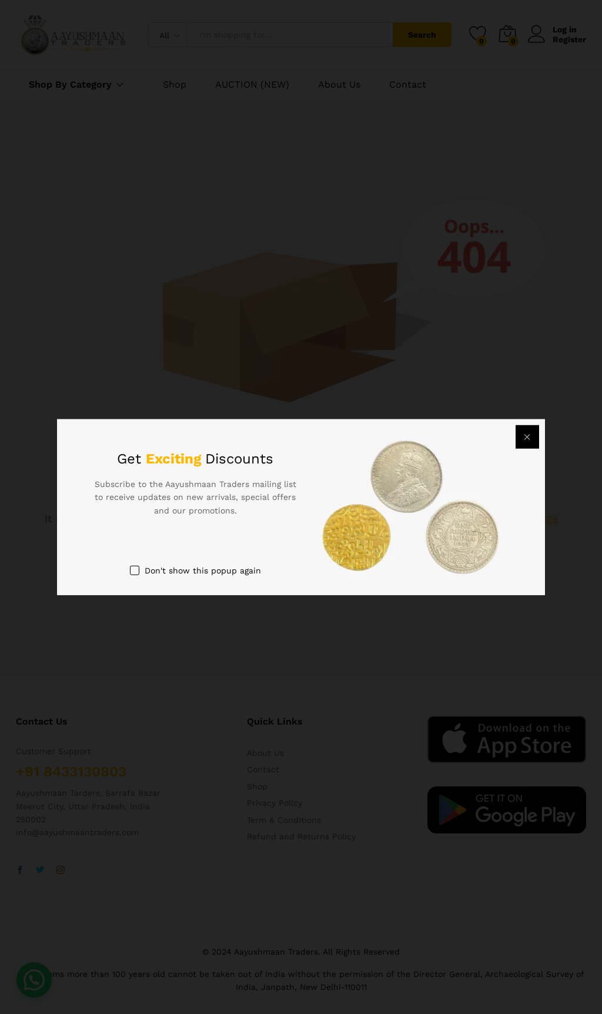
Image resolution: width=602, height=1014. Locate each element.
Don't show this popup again (203, 570)
